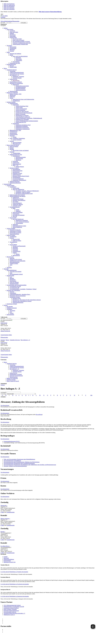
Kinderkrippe (16, 123)
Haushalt (12, 51)
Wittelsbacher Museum (18, 199)
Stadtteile (12, 33)
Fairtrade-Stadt (13, 37)
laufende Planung (20, 166)
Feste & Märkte (13, 244)
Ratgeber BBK (13, 67)
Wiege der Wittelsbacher (18, 189)
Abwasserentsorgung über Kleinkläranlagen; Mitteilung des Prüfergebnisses (21, 462)
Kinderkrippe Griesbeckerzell (23, 129)
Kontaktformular (10, 512)
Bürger (5, 68)
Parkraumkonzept (17, 164)
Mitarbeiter (12, 49)
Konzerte (12, 238)
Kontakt (5, 556)
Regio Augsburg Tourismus (10, 609)
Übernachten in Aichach (15, 232)
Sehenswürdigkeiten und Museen (17, 196)
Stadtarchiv (12, 96)
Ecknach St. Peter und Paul (22, 111)
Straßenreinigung (17, 174)
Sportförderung (16, 100)
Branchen (12, 291)
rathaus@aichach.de (5, 331)
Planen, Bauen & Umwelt (13, 145)
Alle (91, 395)
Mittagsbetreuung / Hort (15, 130)
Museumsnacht (16, 255)
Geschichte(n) (13, 186)
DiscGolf (15, 216)
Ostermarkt (15, 250)
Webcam (3, 21)
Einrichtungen (13, 281)
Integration (12, 135)
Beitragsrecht (16, 84)
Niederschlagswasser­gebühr (22, 86)
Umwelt (11, 313)
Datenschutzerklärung (9, 559)
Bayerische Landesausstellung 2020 (24, 193)
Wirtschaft (6, 269)
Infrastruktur (12, 279)
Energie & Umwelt (14, 168)
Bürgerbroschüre (14, 91)
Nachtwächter (16, 188)
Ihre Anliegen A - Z (14, 75)
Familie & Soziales (11, 102)
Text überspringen (5, 405)
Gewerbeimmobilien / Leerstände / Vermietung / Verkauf (23, 289)
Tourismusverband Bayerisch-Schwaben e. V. (14, 613)
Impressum (6, 558)
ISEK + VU (15, 165)
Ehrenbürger (13, 34)
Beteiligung (18, 160)
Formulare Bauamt (17, 77)
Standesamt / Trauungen (18, 76)
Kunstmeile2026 (16, 251)
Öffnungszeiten (15, 21)
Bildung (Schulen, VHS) (15, 94)
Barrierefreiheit (7, 560)
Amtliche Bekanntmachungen (17, 72)
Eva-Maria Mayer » (5, 546)
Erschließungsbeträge (21, 87)
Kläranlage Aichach (17, 173)
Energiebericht (16, 172)
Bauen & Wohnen (14, 146)
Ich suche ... (3, 22)
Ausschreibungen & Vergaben (17, 73)
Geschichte (12, 30)
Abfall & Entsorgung (15, 181)
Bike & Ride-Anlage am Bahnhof (21, 150)
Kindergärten (16, 104)
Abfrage (18, 254)
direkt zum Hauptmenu (9, 6)
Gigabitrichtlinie (16, 153)
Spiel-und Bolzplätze (17, 212)
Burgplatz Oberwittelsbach (19, 200)
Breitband (12, 151)
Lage (11, 277)
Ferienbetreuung (13, 131)
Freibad (17, 209)
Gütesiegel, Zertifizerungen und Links (22, 42)
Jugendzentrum (13, 133)
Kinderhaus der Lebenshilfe (22, 119)
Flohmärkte (15, 248)
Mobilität (12, 149)
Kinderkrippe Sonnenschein (22, 127)
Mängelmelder (16, 80)
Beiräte (11, 55)
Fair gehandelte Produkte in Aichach (21, 41)
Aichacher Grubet (17, 205)
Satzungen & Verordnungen (16, 83)
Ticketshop (9, 267)
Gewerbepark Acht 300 (15, 286)
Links (11, 273)
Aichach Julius (19, 107)
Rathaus (5, 28)
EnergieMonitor (16, 169)
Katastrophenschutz (11, 64)
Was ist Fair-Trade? (17, 38)
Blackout (12, 65)
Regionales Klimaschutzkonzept (11, 610)
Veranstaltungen (13, 242)
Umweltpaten (19, 60)
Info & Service (10, 256)
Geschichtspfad (19, 223)
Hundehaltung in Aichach (16, 82)
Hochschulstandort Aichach (16, 274)
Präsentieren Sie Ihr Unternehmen (18, 295)
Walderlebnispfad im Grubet (19, 225)
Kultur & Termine (11, 235)
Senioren (12, 141)
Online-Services (13, 79)
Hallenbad (18, 211)
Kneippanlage (16, 213)
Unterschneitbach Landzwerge (23, 116)
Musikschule (13, 95)
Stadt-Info (12, 258)
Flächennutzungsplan (21, 157)
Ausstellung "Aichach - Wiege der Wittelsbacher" (27, 190)
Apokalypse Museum (18, 204)
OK (2, 14)
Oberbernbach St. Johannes (22, 115)
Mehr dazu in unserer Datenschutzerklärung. (50, 11)
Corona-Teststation (17, 139)
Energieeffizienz (16, 177)
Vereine (11, 98)
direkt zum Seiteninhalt (9, 9)
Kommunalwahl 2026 (15, 63)
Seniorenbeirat (16, 61)
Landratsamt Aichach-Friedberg (11, 608)
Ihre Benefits (10, 306)
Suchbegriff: (3, 392)
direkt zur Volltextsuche (9, 5)
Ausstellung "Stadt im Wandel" (23, 192)
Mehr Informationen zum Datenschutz (10, 20)
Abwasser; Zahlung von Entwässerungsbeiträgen (15, 466)
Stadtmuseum (16, 197)
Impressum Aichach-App (9, 562)
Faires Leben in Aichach (18, 40)
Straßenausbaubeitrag (21, 90)
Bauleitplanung (16, 156)
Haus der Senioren (17, 142)
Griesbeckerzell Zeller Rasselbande (24, 112)
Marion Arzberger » (5, 518)
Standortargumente (14, 283)
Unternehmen (13, 293)
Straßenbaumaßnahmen (15, 182)
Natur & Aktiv (13, 217)
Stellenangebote (10, 314)
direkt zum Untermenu (9, 7)
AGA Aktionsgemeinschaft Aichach (12, 605)
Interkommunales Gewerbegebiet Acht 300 (14, 606)
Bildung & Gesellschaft (12, 92)
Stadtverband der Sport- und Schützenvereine (23, 99)
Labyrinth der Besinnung (18, 215)
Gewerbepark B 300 (14, 287)
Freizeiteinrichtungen (15, 207)
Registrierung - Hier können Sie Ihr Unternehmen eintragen (27, 299)
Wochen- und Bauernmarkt (19, 246)
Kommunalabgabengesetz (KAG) (12, 441)
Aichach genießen (11, 228)
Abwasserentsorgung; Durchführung (12, 460)
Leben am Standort (14, 282)
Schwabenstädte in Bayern (10, 612)
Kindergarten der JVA (21, 122)
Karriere (6, 305)
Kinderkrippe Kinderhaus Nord (23, 125)
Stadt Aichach (10, 29)
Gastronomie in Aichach (15, 231)
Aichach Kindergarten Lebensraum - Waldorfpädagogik (29, 118)
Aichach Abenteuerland (21, 108)
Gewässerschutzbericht (18, 178)
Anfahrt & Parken (14, 263)
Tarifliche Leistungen (12, 308)
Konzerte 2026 (16, 239)
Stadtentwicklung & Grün (16, 154)
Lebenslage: (3, 393)
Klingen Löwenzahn (20, 114)
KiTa (11, 312)
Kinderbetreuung (14, 103)
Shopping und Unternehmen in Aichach (22, 301)
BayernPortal (39, 414)
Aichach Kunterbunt (20, 110)
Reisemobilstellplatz (14, 234)
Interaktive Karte (17, 298)
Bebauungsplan (19, 158)
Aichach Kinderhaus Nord (22, 106)
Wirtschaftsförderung (11, 270)
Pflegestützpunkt (16, 143)
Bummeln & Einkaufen (15, 229)
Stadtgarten (15, 224)
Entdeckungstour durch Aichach (17, 195)
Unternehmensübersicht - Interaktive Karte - (20, 294)
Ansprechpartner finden (6, 334)
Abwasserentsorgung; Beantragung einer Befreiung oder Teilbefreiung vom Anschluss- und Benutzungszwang (30, 464)
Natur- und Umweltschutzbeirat (20, 56)
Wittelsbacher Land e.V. (9, 614)
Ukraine (14, 137)
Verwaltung (9, 45)
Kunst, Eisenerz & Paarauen (22, 221)
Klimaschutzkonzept (17, 170)
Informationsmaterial (14, 262)
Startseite (3, 340)
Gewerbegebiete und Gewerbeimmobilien (16, 285)
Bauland (12, 147)
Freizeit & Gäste (7, 184)
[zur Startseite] (4, 15)
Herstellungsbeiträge (20, 88)
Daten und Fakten (14, 32)
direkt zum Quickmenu (9, 3)
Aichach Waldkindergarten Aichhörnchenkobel (27, 121)
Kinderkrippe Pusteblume (22, 126)
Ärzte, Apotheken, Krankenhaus (17, 138)
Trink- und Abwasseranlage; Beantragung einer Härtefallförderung (19, 459)
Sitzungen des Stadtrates (15, 53)
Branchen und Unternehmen (13, 290)
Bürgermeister (13, 47)
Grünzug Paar (16, 162)
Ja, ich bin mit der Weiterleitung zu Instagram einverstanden (15, 596)
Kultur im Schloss (17, 240)
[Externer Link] (49, 619)
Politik (8, 52)
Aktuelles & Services (12, 69)
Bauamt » (3, 531)
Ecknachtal (15, 161)
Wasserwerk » (4, 505)
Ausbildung (9, 309)
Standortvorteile (10, 275)
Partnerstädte (13, 36)
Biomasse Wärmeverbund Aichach (21, 176)
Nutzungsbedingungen (18, 302)
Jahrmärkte (15, 247)
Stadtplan (10, 21)
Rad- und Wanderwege (18, 219)
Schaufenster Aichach (15, 297)
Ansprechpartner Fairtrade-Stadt (20, 44)
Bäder (6, 21)
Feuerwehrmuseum (17, 203)
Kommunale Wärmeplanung (19, 180)
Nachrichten (12, 71)
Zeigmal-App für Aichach (16, 259)
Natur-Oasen (19, 59)
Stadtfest (15, 252)
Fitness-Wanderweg (17, 227)
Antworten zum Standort (15, 271)
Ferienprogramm (13, 134)
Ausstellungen (13, 236)
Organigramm (13, 48)
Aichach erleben (10, 185)
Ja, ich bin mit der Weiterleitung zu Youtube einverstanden (14, 571)
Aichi (11, 264)
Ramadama (18, 57)
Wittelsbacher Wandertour (22, 220)
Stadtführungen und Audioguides (17, 260)
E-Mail (2, 512)
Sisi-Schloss (15, 201)
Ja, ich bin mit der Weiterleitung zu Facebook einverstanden (15, 584)
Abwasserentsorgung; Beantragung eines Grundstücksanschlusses (19, 463)
